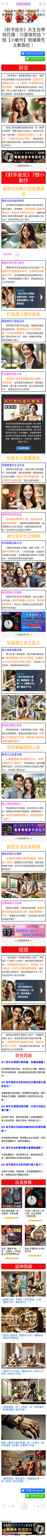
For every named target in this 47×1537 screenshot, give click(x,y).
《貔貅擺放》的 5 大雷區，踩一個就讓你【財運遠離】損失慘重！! (22, 1408)
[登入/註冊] (40, 3)
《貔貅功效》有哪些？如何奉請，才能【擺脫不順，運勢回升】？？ (21, 1300)
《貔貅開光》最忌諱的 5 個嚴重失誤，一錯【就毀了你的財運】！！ (22, 1479)
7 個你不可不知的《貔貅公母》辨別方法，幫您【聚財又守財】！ (23, 1372)
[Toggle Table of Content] (16, 255)
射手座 (38, 325)
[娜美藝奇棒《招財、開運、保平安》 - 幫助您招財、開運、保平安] (23, 4)
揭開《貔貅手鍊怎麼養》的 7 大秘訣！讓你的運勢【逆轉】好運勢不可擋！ (22, 1444)
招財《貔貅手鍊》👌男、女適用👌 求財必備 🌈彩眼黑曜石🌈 (11, 1251)
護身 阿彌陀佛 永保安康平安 (35, 1249)
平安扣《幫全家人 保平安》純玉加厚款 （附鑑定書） (34, 1213)
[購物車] (44, 3)
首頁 (18, 22)
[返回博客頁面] (23, 1506)
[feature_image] (11, 1197)
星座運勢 (27, 22)
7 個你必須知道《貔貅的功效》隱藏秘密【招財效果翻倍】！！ (22, 1336)
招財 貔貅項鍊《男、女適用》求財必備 (11, 1212)
